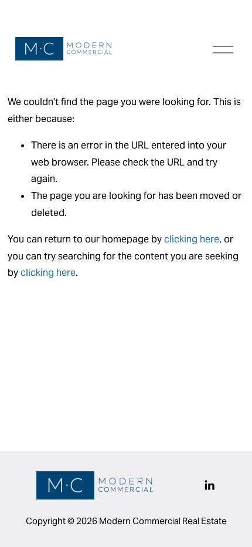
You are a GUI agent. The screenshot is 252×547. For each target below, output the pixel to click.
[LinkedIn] (209, 485)
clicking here (191, 239)
